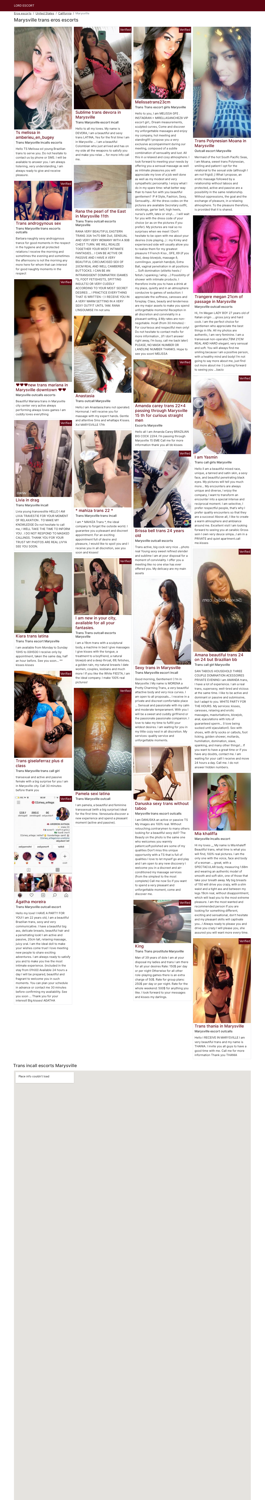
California (64, 13)
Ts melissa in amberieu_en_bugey (35, 135)
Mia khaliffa (206, 833)
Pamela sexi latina (92, 793)
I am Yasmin (206, 457)
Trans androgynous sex (38, 223)
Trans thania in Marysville (219, 1026)
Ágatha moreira (31, 901)
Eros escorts (22, 13)
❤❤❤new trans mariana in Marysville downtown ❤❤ (42, 387)
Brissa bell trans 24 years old (159, 533)
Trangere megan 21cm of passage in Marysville (219, 299)
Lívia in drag (27, 500)
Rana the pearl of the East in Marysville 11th (100, 213)
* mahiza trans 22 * (94, 510)
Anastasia (84, 395)
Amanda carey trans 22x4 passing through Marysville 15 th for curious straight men (161, 413)
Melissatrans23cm (152, 102)
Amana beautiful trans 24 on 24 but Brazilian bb (219, 657)
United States (45, 13)
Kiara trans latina (32, 636)
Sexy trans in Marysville (158, 667)
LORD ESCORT (24, 5)
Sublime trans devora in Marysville (98, 115)
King (139, 946)
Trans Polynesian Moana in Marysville (220, 143)
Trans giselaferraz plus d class (39, 763)
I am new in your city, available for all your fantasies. (95, 623)
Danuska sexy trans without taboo (162, 806)
